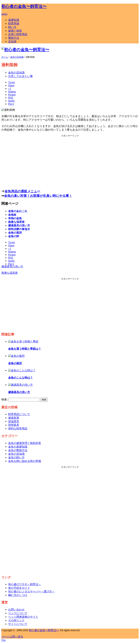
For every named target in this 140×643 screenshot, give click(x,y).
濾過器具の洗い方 (19, 225)
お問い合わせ (16, 609)
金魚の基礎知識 (17, 446)
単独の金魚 (15, 218)
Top (3, 640)
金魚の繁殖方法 (17, 450)
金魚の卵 (13, 236)
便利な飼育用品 (17, 428)
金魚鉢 (12, 214)
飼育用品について (19, 414)
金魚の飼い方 (16, 457)
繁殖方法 (13, 37)
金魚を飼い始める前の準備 (24, 461)
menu (4, 13)
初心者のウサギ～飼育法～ (24, 584)
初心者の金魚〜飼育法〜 (24, 6)
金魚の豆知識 (16, 72)
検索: (4, 399)
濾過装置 (13, 417)
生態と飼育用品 (17, 34)
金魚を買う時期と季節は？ (24, 348)
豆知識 (12, 41)
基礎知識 (13, 19)
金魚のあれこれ (17, 211)
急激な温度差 (16, 221)
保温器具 (13, 421)
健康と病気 (15, 30)
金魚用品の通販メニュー (22, 191)
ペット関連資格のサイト (23, 616)
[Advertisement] (70, 161)
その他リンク (16, 620)
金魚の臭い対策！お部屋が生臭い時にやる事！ (38, 195)
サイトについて (17, 623)
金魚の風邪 (15, 232)
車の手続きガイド (19, 587)
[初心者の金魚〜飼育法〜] (25, 49)
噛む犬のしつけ (17, 595)
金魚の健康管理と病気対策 (24, 443)
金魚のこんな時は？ (20, 377)
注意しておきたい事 (20, 76)
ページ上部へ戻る (12, 636)
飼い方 (12, 27)
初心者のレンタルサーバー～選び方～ (31, 591)
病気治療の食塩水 (19, 229)
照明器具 (13, 424)
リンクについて (17, 613)
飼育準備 (13, 23)
